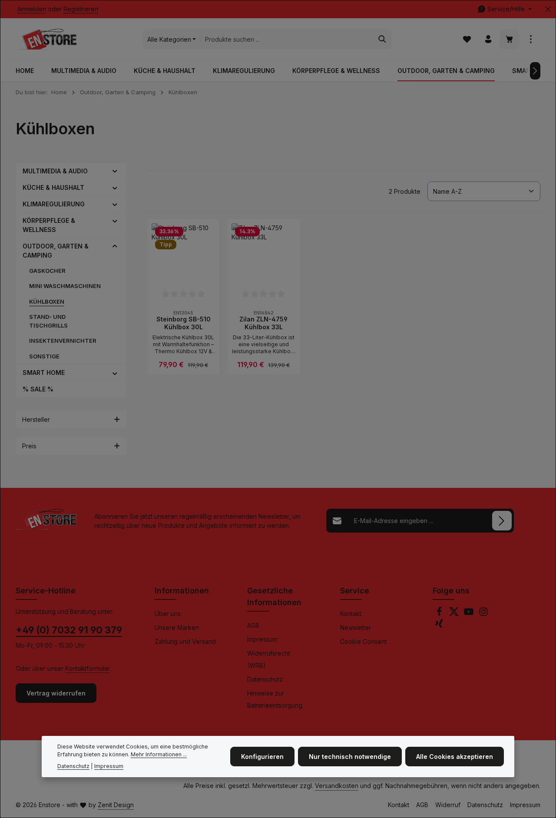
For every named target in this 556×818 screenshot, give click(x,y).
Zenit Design (116, 804)
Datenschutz (265, 679)
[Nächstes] (535, 70)
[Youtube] (469, 614)
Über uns (168, 613)
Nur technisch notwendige (350, 756)
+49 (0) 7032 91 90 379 (69, 630)
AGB (253, 625)
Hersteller (36, 419)
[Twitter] (454, 614)
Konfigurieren (262, 756)
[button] (115, 170)
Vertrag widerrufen (56, 693)
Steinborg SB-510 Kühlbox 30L (183, 323)
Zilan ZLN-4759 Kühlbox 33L (263, 323)
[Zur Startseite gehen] (46, 39)
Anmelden (31, 9)
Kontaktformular (87, 668)
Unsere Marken (177, 627)
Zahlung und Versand (185, 641)
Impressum (262, 639)
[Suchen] (382, 39)
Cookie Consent (363, 641)
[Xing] (439, 625)
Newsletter (355, 627)
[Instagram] (483, 614)
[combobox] (286, 39)
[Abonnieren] (502, 520)
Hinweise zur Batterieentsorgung (274, 699)
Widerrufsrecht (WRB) (268, 659)
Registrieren (80, 9)
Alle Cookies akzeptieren (454, 756)
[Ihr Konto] (488, 39)
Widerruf (447, 804)
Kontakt (350, 613)
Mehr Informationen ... (159, 754)
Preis (29, 446)
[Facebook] (440, 614)
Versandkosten (336, 785)
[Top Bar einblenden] (530, 39)
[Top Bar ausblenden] (548, 9)
